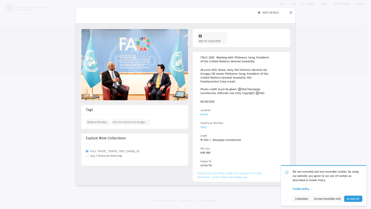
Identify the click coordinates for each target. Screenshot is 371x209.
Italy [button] (203, 127)
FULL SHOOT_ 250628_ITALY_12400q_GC (115, 151)
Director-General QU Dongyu (129, 122)
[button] (290, 12)
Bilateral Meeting (96, 122)
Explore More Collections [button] (106, 138)
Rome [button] (204, 114)
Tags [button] (89, 110)
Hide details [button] (271, 12)
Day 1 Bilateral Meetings (106, 156)
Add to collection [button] (209, 41)
